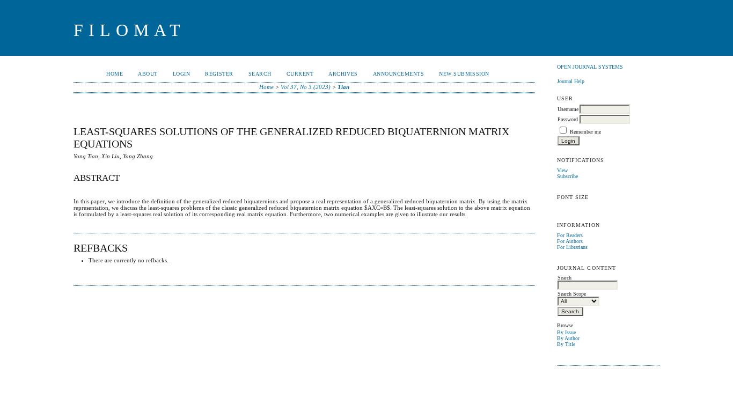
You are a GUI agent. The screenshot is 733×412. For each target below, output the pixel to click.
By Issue (566, 332)
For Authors (570, 241)
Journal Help (570, 81)
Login (181, 74)
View (562, 170)
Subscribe (567, 176)
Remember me (585, 132)
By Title (566, 344)
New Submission (464, 74)
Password (568, 119)
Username (568, 109)
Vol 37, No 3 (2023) (306, 87)
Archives (342, 74)
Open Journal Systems (590, 67)
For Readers (570, 235)
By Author (568, 338)
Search (260, 74)
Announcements (398, 74)
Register (219, 74)
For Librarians (572, 247)
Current (300, 74)
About (148, 74)
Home (114, 74)
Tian (343, 87)
